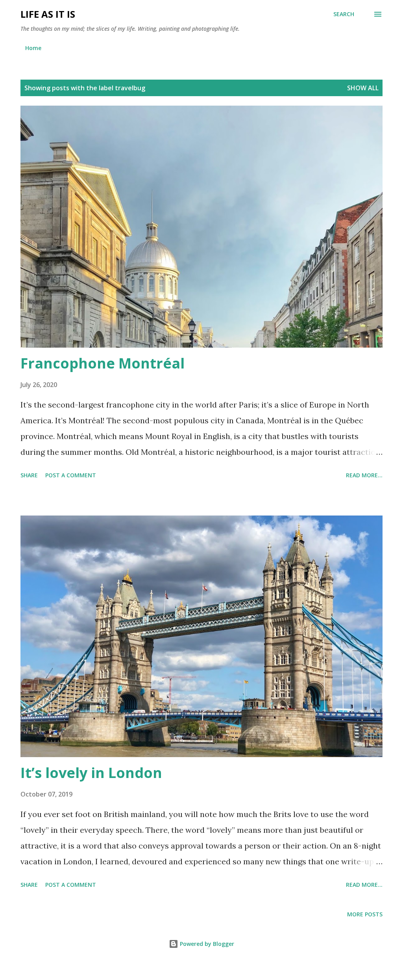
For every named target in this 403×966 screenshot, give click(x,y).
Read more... (364, 475)
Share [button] (29, 475)
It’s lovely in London (91, 772)
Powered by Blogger (206, 943)
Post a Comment (70, 475)
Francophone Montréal (102, 363)
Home (33, 48)
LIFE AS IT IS (47, 13)
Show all (363, 88)
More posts (365, 914)
